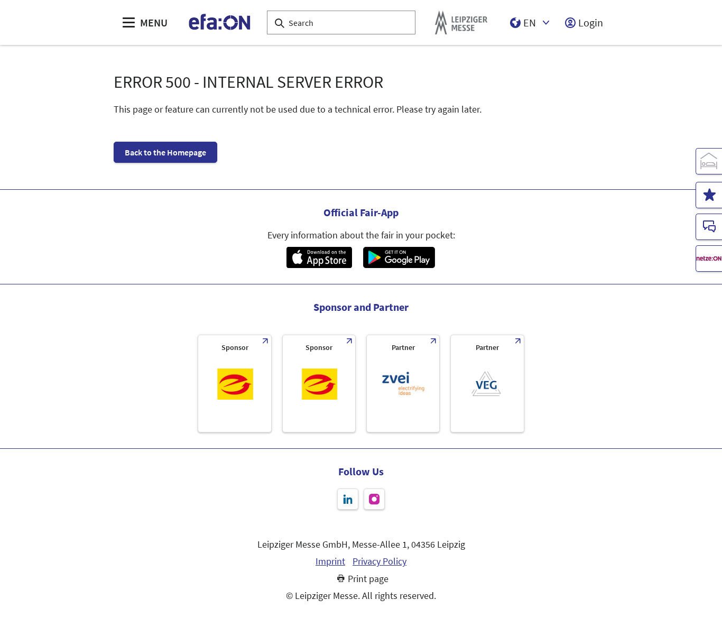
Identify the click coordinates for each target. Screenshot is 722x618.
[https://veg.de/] (487, 383)
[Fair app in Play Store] (399, 257)
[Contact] (709, 227)
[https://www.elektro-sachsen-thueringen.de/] (234, 383)
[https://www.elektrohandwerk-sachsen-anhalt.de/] (319, 383)
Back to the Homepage (165, 152)
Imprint (330, 561)
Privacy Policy (379, 561)
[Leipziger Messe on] (347, 499)
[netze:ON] (709, 258)
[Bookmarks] (709, 195)
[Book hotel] (709, 161)
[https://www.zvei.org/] (403, 383)
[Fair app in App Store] (318, 257)
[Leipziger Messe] (461, 22)
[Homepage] (220, 22)
